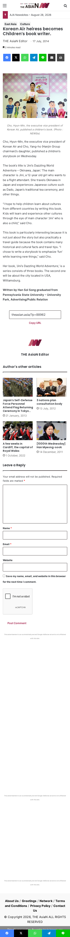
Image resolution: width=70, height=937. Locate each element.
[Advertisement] (35, 676)
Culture (25, 24)
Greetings (29, 901)
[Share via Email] (51, 57)
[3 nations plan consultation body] (52, 387)
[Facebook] (7, 57)
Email (7, 544)
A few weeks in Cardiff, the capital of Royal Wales (18, 447)
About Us (12, 901)
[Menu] (5, 7)
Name (7, 528)
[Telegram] (34, 57)
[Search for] (65, 7)
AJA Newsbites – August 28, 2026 (30, 14)
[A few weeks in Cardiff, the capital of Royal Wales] (18, 430)
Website (8, 560)
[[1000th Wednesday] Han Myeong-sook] (52, 430)
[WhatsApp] (25, 57)
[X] (16, 57)
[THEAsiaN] (35, 5)
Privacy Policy (40, 906)
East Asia (10, 24)
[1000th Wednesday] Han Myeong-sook (51, 445)
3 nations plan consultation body (49, 402)
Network (46, 901)
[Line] (42, 57)
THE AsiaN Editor (15, 41)
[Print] (60, 57)
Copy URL (35, 322)
